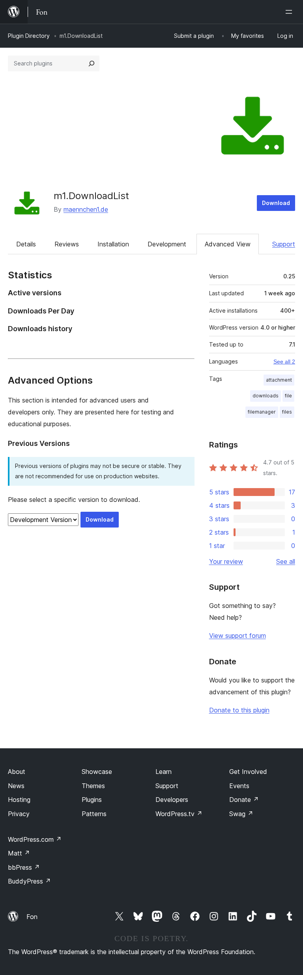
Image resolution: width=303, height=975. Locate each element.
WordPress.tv (178, 814)
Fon (31, 917)
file (288, 396)
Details (26, 244)
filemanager (262, 412)
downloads (265, 396)
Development (167, 244)
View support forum (237, 635)
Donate (244, 799)
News (16, 786)
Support (283, 244)
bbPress (24, 867)
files (287, 412)
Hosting (19, 799)
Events (239, 786)
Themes (93, 786)
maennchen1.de (86, 209)
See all (285, 561)
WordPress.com (35, 839)
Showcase (97, 772)
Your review (226, 561)
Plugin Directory (29, 35)
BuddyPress (29, 881)
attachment (279, 380)
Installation (113, 244)
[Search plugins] (91, 63)
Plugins (92, 799)
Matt (19, 853)
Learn (163, 772)
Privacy (19, 814)
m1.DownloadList (91, 195)
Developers (171, 799)
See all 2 (284, 361)
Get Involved (248, 772)
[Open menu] (290, 12)
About (16, 772)
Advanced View (228, 244)
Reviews (66, 244)
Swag (241, 814)
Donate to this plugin (239, 710)
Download (276, 202)
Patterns (94, 814)
